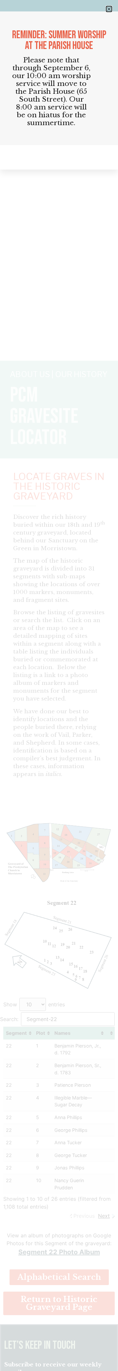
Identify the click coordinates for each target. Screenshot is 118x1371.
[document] (59, 685)
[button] (109, 9)
